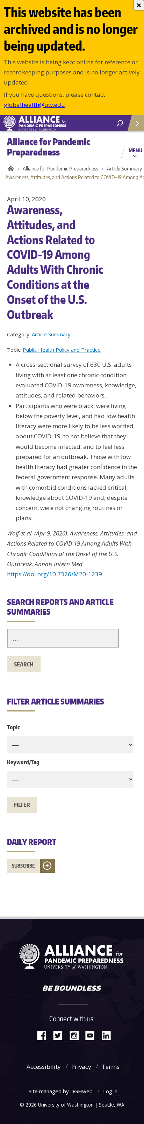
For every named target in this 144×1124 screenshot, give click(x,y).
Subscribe (23, 866)
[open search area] (119, 123)
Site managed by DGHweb (61, 1091)
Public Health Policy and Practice (62, 349)
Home (9, 168)
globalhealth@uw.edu (34, 105)
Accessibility (44, 1067)
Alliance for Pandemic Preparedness (60, 168)
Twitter (60, 1035)
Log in (110, 1091)
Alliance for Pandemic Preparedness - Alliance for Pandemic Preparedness (52, 123)
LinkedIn (108, 1035)
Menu (135, 150)
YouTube (92, 1035)
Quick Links (135, 123)
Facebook (44, 1035)
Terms (111, 1067)
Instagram (76, 1035)
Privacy (81, 1067)
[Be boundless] (72, 989)
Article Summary (51, 334)
